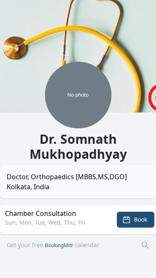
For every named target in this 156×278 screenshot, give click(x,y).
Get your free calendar (53, 245)
